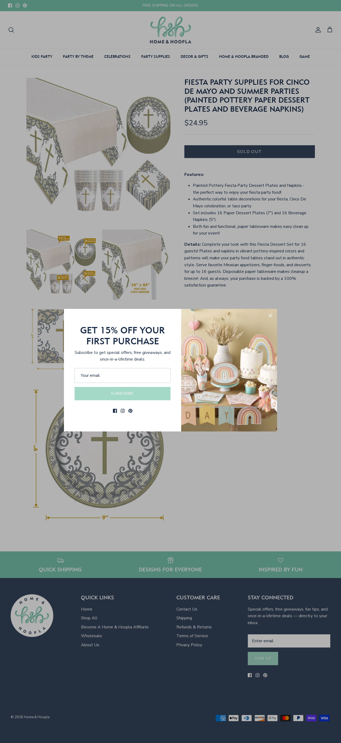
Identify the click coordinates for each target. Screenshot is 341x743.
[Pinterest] (130, 411)
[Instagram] (123, 411)
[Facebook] (115, 411)
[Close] (270, 315)
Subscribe (122, 393)
